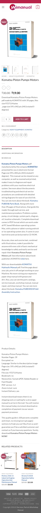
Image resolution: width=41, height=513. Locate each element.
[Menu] (3, 7)
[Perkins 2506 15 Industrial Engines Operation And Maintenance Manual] (10, 461)
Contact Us (18, 498)
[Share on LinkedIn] (25, 135)
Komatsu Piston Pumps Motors (15, 164)
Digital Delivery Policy (20, 502)
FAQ (37, 504)
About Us (7, 498)
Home (4, 76)
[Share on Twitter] (12, 135)
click (23, 259)
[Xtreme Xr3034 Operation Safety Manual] (30, 461)
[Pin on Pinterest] (21, 135)
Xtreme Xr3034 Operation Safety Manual (28, 478)
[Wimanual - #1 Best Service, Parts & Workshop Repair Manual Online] (20, 7)
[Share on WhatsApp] (4, 135)
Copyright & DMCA (10, 504)
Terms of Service (14, 500)
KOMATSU (31, 76)
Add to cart (22, 119)
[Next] (36, 39)
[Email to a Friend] (17, 135)
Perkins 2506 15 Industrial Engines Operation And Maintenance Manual (9, 479)
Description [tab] (7, 149)
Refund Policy (28, 500)
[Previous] (5, 39)
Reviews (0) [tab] (6, 158)
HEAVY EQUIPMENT (16, 76)
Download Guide (27, 504)
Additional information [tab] (12, 153)
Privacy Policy (30, 498)
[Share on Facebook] (8, 135)
